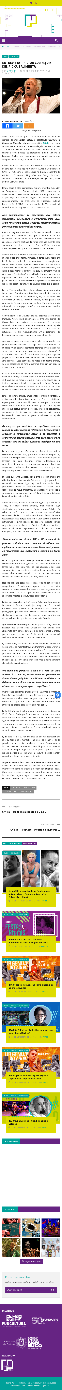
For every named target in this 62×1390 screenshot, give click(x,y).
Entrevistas (14, 56)
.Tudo (5, 56)
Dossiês (13, 914)
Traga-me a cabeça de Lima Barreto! (18, 791)
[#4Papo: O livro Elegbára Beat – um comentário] (51, 1247)
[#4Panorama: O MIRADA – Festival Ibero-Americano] (51, 1227)
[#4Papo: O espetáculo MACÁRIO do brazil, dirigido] (31, 1247)
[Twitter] (18, 125)
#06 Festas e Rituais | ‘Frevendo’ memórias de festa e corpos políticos (28, 941)
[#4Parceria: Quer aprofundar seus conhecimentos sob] (31, 1227)
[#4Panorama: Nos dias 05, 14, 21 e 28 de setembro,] (11, 1247)
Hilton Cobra (29, 788)
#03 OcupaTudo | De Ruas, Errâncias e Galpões (28, 1122)
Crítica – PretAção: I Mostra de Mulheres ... (35, 830)
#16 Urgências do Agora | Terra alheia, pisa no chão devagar (31, 986)
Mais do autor (29, 843)
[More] (29, 125)
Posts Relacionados (12, 843)
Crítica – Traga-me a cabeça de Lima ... (24, 812)
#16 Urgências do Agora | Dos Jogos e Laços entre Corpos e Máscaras (28, 1077)
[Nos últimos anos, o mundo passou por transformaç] (11, 1227)
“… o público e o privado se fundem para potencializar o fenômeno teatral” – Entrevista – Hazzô (29, 894)
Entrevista (16, 788)
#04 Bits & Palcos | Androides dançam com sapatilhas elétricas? (31, 1031)
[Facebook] (7, 125)
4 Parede (11, 71)
